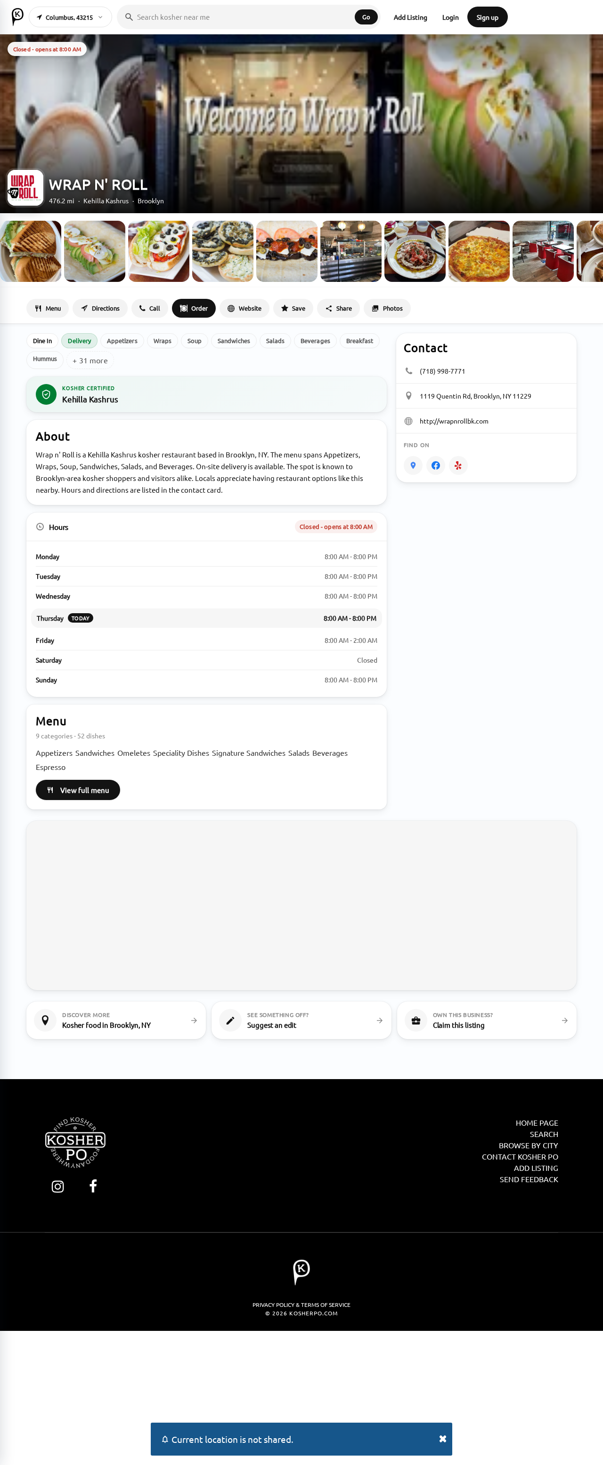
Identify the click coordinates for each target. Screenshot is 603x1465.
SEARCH (544, 1133)
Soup (194, 340)
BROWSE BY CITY (528, 1145)
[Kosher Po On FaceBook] (93, 1186)
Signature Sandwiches (248, 752)
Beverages (315, 340)
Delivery (79, 340)
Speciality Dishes (181, 752)
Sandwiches (234, 340)
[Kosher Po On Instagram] (58, 1186)
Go (366, 17)
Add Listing (410, 17)
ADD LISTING (536, 1167)
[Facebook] (435, 465)
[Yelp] (458, 465)
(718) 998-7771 (442, 371)
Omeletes (133, 752)
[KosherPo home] (17, 17)
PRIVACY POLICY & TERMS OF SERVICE (301, 1304)
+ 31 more (90, 360)
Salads (275, 340)
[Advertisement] (301, 1397)
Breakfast (360, 340)
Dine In (42, 340)
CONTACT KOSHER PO (520, 1156)
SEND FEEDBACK (529, 1179)
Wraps (162, 340)
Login (450, 17)
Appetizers (122, 340)
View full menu (84, 789)
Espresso (50, 766)
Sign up (487, 17)
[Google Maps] (413, 465)
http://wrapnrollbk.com (454, 420)
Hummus (45, 358)
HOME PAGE (537, 1122)
